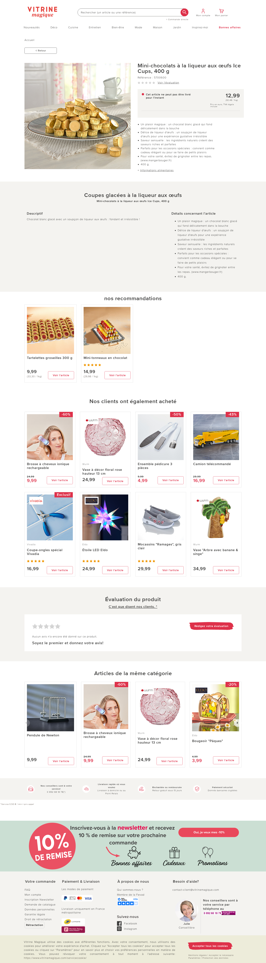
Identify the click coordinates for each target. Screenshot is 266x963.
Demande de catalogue (40, 904)
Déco (53, 27)
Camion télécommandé (212, 464)
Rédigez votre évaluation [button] (211, 626)
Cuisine (73, 27)
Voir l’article (61, 375)
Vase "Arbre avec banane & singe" (215, 552)
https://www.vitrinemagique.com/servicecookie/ (55, 958)
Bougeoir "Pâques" (207, 741)
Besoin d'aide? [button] (186, 881)
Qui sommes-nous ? (130, 889)
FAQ (27, 889)
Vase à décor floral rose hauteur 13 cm (102, 472)
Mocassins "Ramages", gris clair (159, 546)
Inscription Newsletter (39, 899)
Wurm (85, 464)
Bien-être (118, 27)
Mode (138, 27)
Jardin (177, 27)
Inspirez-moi (200, 27)
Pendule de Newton (43, 735)
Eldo (85, 544)
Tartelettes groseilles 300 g (50, 358)
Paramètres (194, 958)
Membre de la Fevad (130, 894)
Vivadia (31, 544)
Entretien (95, 27)
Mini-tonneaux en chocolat (105, 358)
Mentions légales (197, 955)
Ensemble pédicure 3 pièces (155, 466)
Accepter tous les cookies (210, 946)
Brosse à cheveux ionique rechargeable (48, 466)
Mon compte (33, 894)
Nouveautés (32, 27)
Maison (157, 27)
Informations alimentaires (157, 170)
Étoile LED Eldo (95, 550)
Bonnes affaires (230, 27)
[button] (40, 881)
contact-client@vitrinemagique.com (195, 889)
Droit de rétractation (38, 919)
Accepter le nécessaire (221, 955)
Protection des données (215, 958)
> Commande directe (177, 19)
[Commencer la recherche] (184, 12)
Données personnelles (40, 909)
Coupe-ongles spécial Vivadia (44, 552)
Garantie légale (35, 914)
